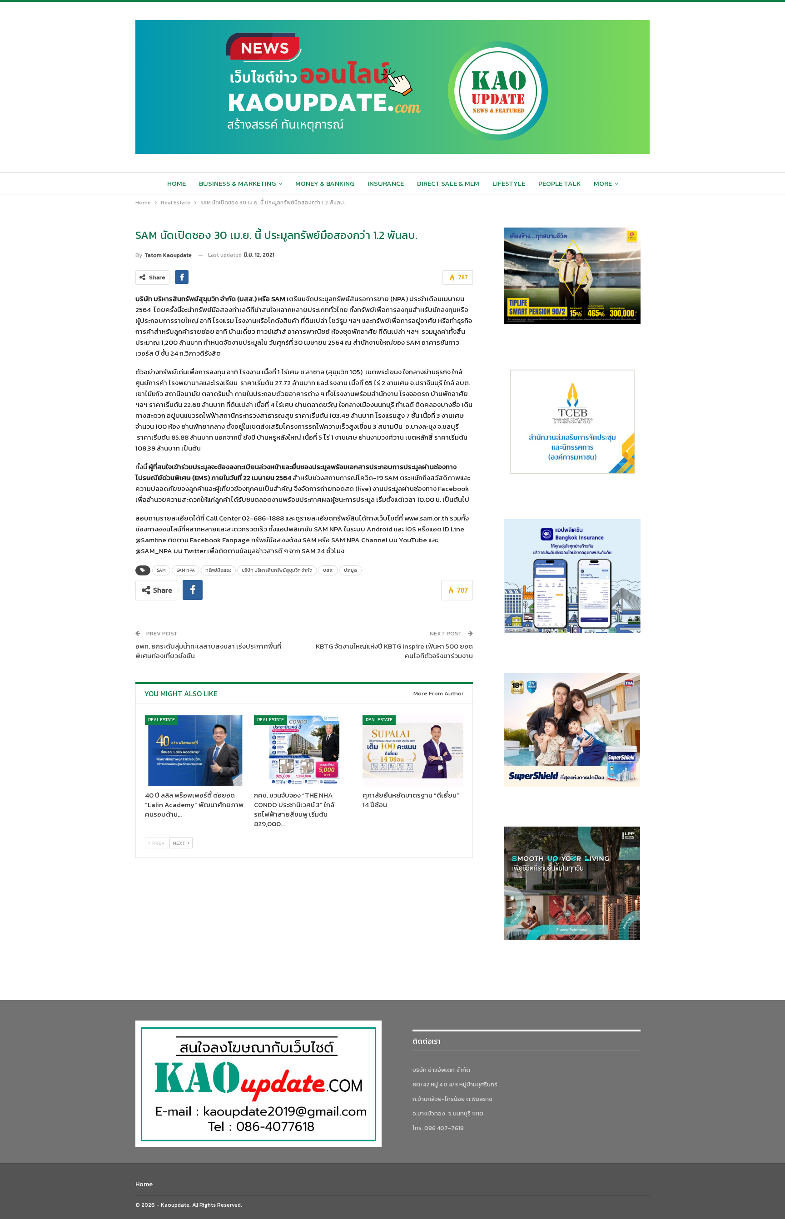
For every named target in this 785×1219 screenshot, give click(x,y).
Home (176, 183)
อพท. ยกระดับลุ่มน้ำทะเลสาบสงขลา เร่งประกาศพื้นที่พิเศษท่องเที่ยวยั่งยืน (208, 651)
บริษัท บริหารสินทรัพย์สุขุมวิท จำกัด (277, 570)
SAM (161, 570)
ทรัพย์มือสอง (218, 570)
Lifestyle (508, 183)
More (603, 183)
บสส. (328, 570)
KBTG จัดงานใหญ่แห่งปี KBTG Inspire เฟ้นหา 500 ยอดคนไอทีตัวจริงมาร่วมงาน (394, 651)
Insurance (386, 183)
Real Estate (161, 719)
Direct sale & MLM (448, 183)
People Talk (559, 183)
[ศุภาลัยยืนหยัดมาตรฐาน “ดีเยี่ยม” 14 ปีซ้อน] (413, 750)
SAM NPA (185, 570)
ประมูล (350, 570)
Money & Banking (324, 183)
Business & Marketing (237, 183)
